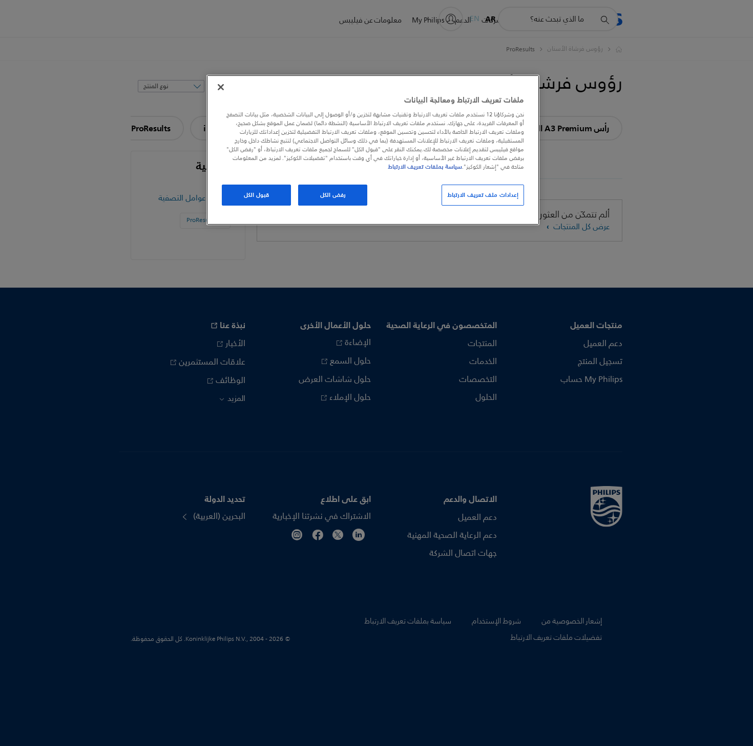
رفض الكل (333, 195)
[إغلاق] (221, 87)
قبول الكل (256, 195)
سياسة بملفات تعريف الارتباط (425, 167)
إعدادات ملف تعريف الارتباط (482, 195)
